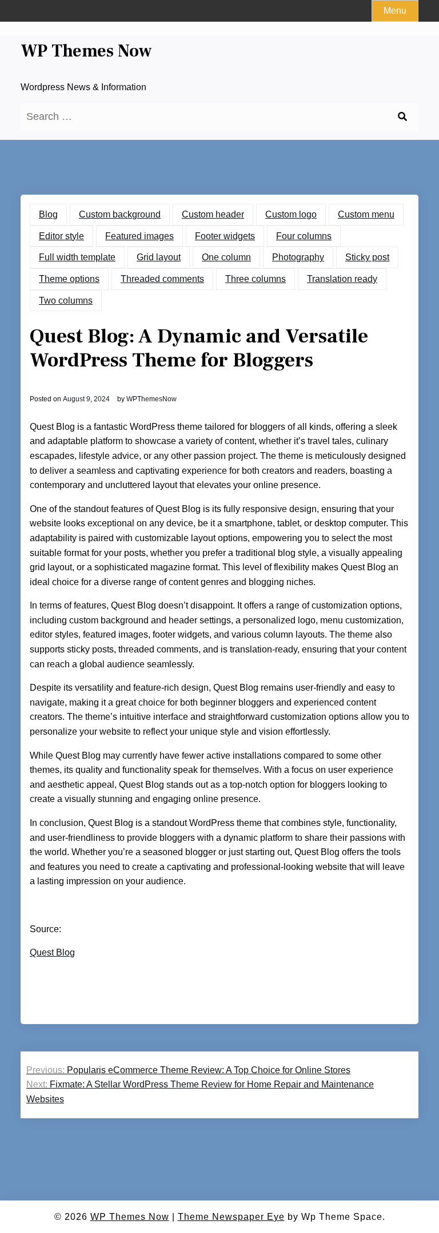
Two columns (66, 300)
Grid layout (159, 257)
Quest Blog (52, 952)
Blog (48, 214)
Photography (298, 257)
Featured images (139, 236)
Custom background (120, 214)
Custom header (213, 214)
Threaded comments (162, 279)
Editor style (61, 236)
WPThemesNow (151, 399)
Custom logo (291, 214)
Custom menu (366, 214)
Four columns (304, 236)
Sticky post (367, 257)
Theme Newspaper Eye (231, 1217)
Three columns (255, 279)
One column (226, 257)
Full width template (77, 257)
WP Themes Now (86, 51)
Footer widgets (225, 236)
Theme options (69, 279)
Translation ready (342, 279)
